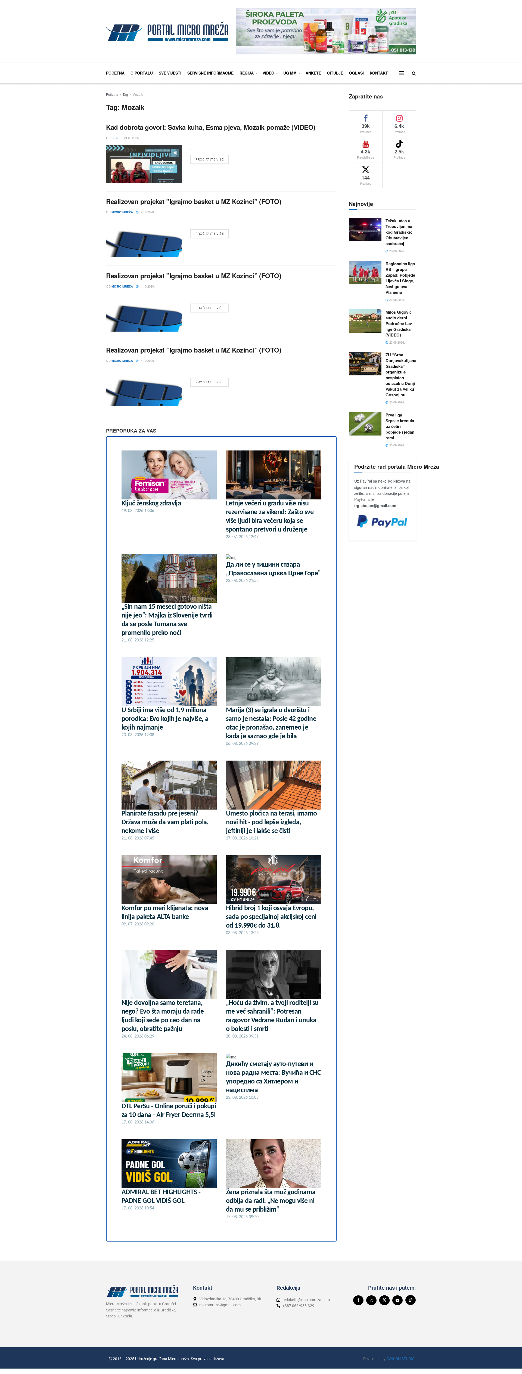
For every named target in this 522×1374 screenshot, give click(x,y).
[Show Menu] (401, 73)
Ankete (313, 73)
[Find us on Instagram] (371, 1300)
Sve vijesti (170, 73)
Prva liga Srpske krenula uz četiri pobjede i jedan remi (400, 426)
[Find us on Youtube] (397, 1300)
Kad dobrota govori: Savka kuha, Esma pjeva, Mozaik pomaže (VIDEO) (210, 127)
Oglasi (356, 73)
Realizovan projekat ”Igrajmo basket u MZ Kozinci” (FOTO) (193, 201)
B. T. (114, 138)
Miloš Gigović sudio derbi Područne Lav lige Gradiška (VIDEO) (399, 323)
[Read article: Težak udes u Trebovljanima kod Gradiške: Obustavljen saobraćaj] (365, 229)
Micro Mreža (122, 212)
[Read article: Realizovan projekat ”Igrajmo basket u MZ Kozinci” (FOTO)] (144, 238)
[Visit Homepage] (167, 31)
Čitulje (335, 73)
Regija (247, 73)
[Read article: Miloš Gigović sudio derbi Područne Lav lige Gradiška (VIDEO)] (365, 321)
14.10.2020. (146, 212)
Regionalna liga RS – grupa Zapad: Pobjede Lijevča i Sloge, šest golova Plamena (400, 278)
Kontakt (379, 73)
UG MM (290, 73)
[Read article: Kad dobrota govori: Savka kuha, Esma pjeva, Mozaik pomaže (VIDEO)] (144, 164)
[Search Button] (414, 73)
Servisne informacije (210, 73)
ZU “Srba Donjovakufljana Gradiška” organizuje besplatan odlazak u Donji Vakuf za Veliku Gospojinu (401, 375)
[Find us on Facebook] (358, 1300)
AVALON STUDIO (400, 1359)
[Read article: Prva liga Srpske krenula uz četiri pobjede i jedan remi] (365, 424)
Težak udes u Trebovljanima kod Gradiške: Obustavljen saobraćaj (399, 232)
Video (268, 73)
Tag (125, 94)
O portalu (141, 73)
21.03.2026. (131, 137)
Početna (115, 73)
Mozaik (137, 94)
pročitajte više (212, 158)
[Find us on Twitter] (384, 1300)
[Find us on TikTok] (410, 1300)
